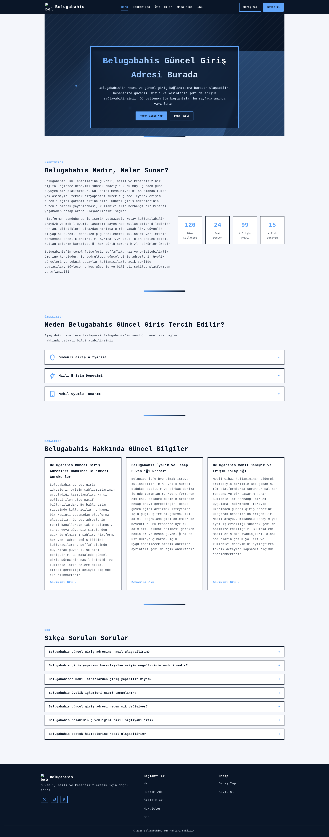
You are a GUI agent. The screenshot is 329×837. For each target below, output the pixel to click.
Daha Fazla (181, 115)
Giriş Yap (250, 7)
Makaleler (184, 7)
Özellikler (163, 7)
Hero (124, 7)
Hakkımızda (141, 7)
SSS (200, 7)
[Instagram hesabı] (54, 799)
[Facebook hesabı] (64, 799)
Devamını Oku (61, 582)
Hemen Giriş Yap (151, 115)
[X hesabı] (44, 799)
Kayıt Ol (273, 7)
